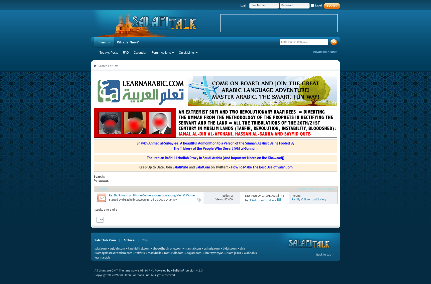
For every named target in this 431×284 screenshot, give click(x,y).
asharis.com (212, 248)
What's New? (128, 42)
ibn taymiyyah (214, 253)
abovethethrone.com (167, 248)
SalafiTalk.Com (105, 240)
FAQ (126, 52)
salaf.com (101, 248)
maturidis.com (174, 253)
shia (242, 248)
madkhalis (154, 253)
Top (145, 240)
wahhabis (250, 253)
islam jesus (233, 253)
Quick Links (187, 52)
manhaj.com (193, 248)
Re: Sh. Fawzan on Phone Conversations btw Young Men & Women (152, 195)
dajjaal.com (194, 253)
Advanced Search (325, 52)
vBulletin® (178, 270)
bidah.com (230, 248)
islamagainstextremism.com (113, 253)
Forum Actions (161, 52)
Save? (318, 5)
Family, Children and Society (309, 199)
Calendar (140, 52)
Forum (104, 42)
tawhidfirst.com (139, 248)
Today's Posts (109, 52)
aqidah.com (117, 248)
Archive (128, 240)
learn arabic (102, 257)
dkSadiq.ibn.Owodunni (135, 199)
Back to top (323, 254)
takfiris (140, 253)
